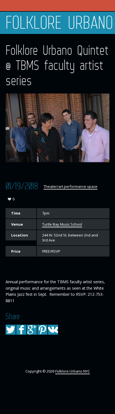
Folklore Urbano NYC (60, 23)
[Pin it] (42, 330)
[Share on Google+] (32, 330)
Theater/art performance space (70, 186)
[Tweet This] (11, 330)
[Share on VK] (53, 330)
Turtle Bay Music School (62, 224)
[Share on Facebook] (21, 330)
